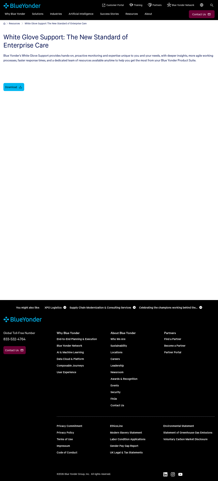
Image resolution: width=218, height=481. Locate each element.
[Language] (202, 7)
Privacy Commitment (69, 426)
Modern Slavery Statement (126, 432)
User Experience (66, 372)
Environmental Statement (178, 426)
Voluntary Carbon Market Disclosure (185, 439)
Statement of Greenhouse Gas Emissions (187, 432)
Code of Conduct (67, 452)
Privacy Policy (65, 432)
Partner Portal (172, 352)
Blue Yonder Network (69, 345)
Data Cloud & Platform (70, 359)
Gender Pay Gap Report (124, 445)
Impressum (63, 445)
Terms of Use (65, 439)
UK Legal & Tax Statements (126, 452)
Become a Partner (174, 345)
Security (116, 392)
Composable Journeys (70, 365)
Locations (116, 352)
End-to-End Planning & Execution (77, 339)
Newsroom (117, 372)
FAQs (114, 398)
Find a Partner (172, 339)
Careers (115, 359)
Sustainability (119, 345)
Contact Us (117, 405)
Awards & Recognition (124, 378)
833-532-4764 (14, 339)
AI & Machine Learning (70, 352)
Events (115, 385)
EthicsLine (116, 426)
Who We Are (118, 339)
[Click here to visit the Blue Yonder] (4, 23)
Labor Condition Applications (127, 439)
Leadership (117, 365)
